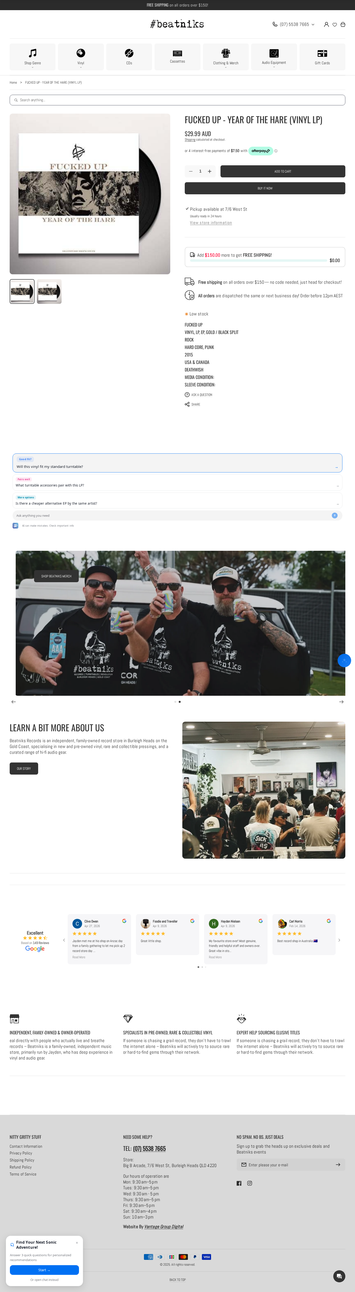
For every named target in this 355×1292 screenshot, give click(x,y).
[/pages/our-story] (263, 790)
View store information (211, 222)
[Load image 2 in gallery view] (49, 291)
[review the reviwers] (124, 922)
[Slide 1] (175, 702)
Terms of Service (23, 1174)
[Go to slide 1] (198, 967)
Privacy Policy (21, 1153)
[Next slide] (341, 702)
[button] (33, 57)
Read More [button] (78, 957)
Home (13, 82)
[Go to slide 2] (202, 967)
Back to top (178, 1279)
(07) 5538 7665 (294, 24)
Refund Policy (21, 1167)
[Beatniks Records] (177, 24)
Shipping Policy (22, 1160)
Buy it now (265, 188)
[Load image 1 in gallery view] (22, 291)
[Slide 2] (180, 702)
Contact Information (26, 1146)
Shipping (190, 139)
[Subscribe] (339, 1165)
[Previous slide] (13, 702)
